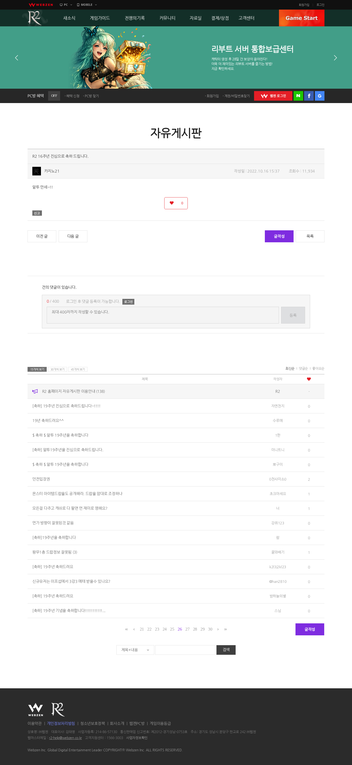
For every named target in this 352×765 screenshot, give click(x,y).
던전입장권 (41, 479)
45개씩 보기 (78, 369)
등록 (293, 315)
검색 (226, 649)
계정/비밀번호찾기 (237, 96)
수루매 (278, 420)
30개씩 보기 (58, 369)
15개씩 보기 (37, 369)
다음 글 (73, 236)
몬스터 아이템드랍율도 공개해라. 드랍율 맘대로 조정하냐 (77, 493)
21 (142, 629)
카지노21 (52, 171)
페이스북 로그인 (309, 96)
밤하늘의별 (278, 596)
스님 (277, 611)
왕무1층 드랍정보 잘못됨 (54, 552)
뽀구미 (278, 464)
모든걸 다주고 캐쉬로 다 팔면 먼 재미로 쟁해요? (70, 508)
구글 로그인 (319, 96)
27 (187, 629)
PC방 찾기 (92, 96)
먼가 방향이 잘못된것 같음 (53, 523)
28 (195, 629)
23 (157, 629)
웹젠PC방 (137, 723)
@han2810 (278, 581)
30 (210, 629)
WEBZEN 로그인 (273, 96)
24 (165, 629)
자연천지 (277, 406)
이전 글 (42, 236)
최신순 (290, 368)
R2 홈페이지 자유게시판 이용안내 (73, 391)
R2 (35, 18)
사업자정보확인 (137, 738)
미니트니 (277, 450)
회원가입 (304, 4)
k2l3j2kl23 (277, 567)
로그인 (320, 4)
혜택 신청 (72, 96)
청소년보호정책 (92, 723)
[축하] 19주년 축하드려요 (52, 566)
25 (172, 629)
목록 (310, 236)
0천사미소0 (277, 479)
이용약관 (35, 723)
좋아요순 (318, 368)
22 (149, 629)
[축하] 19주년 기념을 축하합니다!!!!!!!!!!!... (69, 610)
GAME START (301, 18)
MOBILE (86, 5)
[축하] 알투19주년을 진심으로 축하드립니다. (67, 449)
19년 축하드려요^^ (48, 420)
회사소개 (117, 723)
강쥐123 (277, 523)
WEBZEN (36, 710)
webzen (41, 5)
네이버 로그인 (298, 96)
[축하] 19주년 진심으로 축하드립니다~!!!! (66, 406)
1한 (277, 435)
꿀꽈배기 (277, 552)
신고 (37, 213)
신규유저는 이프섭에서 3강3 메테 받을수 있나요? (71, 581)
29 (202, 629)
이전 (16, 57)
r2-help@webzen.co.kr (65, 738)
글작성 (279, 236)
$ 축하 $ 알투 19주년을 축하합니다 (60, 435)
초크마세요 (278, 494)
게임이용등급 (160, 723)
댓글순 (303, 368)
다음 (335, 57)
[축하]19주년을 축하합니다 (54, 537)
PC (66, 5)
